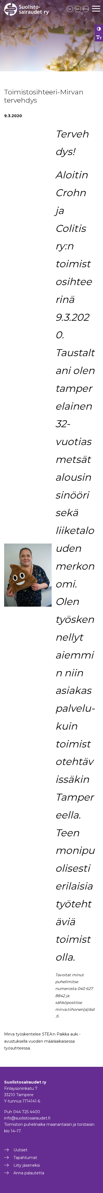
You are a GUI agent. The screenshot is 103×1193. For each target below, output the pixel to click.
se (70, 9)
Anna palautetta (28, 1173)
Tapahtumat (25, 1157)
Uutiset (20, 1149)
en (78, 9)
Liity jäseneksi (26, 1165)
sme (86, 9)
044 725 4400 (26, 1111)
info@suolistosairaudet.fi (27, 1118)
